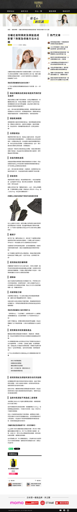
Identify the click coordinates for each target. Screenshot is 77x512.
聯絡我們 (66, 11)
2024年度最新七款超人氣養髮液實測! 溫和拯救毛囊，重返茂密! (59, 48)
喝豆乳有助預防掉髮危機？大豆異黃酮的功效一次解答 (60, 58)
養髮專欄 (52, 11)
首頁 (9, 29)
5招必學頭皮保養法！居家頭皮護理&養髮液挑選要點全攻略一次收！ (59, 68)
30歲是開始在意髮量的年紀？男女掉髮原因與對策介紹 (60, 63)
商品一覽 (38, 11)
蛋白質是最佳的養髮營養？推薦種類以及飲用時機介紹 (60, 53)
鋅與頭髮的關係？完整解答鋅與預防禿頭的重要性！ (60, 43)
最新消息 (24, 11)
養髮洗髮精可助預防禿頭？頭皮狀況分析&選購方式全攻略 (60, 79)
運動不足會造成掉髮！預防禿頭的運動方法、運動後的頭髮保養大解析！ (60, 73)
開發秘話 (10, 11)
